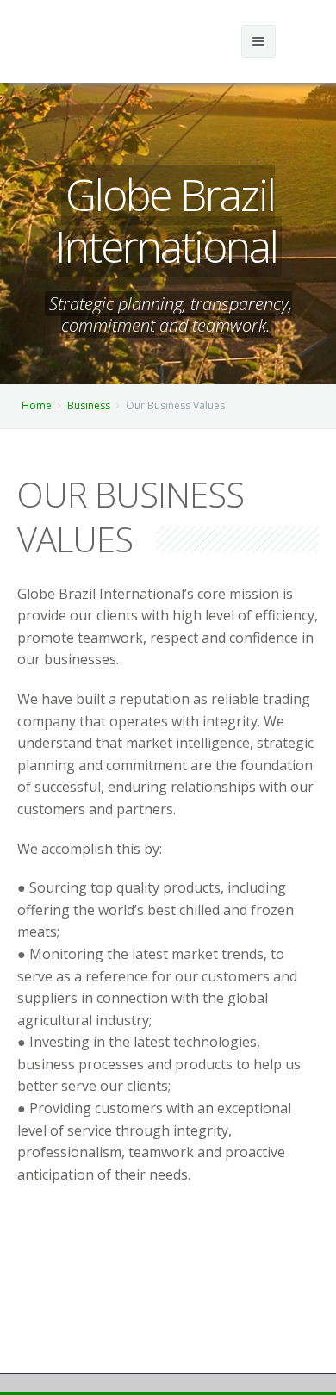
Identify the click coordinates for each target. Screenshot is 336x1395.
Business (88, 405)
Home (37, 405)
